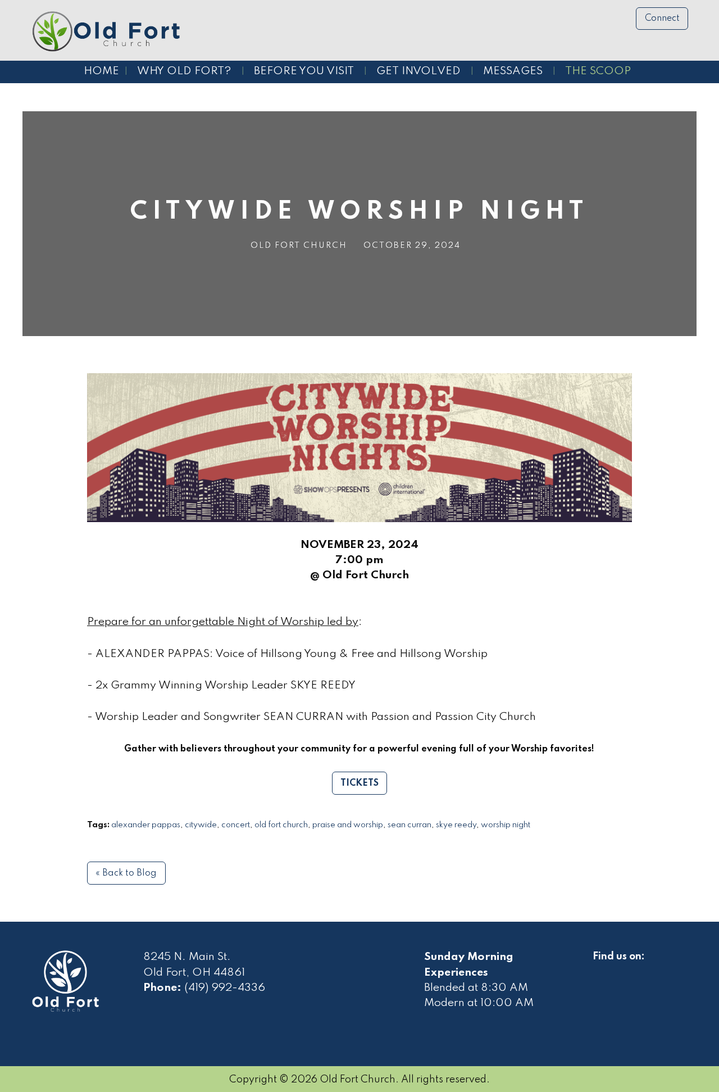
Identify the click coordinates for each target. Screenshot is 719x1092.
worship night (505, 825)
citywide (201, 825)
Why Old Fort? (184, 71)
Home (101, 71)
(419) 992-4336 (224, 988)
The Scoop (598, 71)
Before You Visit (304, 71)
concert (235, 825)
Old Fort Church (299, 246)
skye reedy (456, 825)
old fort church (281, 825)
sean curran (409, 825)
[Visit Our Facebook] (602, 969)
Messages (513, 71)
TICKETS (359, 783)
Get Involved (418, 71)
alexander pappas (145, 825)
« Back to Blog (126, 873)
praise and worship (347, 825)
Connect (662, 18)
